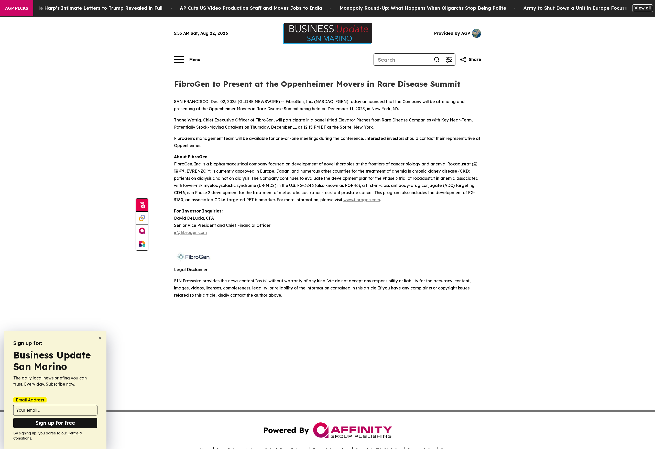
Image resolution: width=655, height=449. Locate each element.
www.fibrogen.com (361, 199)
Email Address (30, 399)
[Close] (99, 337)
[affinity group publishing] (142, 230)
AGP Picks (16, 8)
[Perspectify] (142, 218)
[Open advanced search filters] (449, 59)
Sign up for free (55, 423)
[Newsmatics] (142, 243)
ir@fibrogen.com (190, 232)
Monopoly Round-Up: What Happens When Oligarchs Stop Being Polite (423, 8)
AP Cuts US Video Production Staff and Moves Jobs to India (251, 8)
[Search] (437, 59)
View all (643, 7)
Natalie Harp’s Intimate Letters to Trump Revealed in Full (93, 8)
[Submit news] (142, 205)
